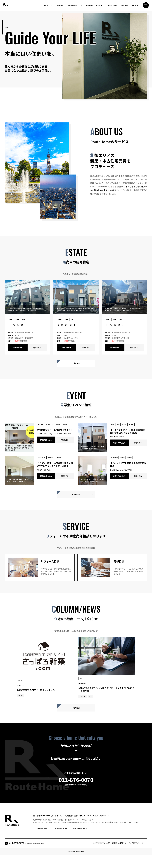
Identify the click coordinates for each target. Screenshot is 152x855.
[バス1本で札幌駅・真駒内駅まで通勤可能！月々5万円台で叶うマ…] (92, 484)
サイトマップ (129, 843)
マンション (82, 696)
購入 (90, 696)
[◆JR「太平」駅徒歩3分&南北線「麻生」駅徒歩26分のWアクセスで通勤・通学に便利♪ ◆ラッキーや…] (76, 313)
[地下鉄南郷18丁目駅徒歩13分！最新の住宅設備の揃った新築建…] (92, 450)
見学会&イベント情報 (94, 5)
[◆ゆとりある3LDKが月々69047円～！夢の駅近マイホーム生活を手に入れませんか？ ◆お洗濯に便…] (124, 313)
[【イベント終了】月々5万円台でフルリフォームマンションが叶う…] (19, 484)
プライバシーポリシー (140, 843)
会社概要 (134, 5)
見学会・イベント (61, 828)
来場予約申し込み (46, 440)
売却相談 (124, 5)
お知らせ (20, 695)
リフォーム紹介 (112, 5)
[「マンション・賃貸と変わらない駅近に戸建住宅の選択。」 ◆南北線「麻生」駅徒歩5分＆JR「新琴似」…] (27, 313)
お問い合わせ (18, 348)
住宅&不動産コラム (74, 5)
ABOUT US (49, 5)
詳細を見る (37, 348)
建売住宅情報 (42, 828)
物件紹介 (60, 5)
